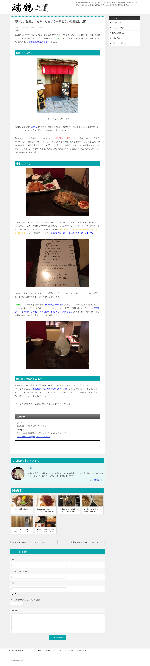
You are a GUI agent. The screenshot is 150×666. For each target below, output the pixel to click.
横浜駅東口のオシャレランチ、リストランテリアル (86, 542)
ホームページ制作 (118, 28)
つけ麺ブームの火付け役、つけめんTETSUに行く (92, 510)
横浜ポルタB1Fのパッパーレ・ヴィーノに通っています (45, 510)
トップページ (116, 23)
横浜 (17, 30)
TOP (18, 650)
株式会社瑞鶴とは (118, 33)
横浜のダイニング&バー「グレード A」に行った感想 (28, 542)
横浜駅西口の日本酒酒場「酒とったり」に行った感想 (69, 510)
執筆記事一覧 (97, 480)
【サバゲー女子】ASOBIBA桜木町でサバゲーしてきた (21, 530)
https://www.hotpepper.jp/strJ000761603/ (33, 437)
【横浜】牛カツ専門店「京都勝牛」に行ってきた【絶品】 (45, 530)
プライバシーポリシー (119, 43)
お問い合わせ (116, 38)
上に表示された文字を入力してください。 (27, 600)
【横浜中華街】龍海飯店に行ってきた (22, 510)
